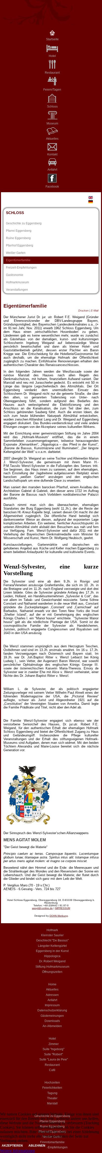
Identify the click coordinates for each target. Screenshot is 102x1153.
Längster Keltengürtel (52, 946)
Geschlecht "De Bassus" (52, 940)
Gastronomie (14, 275)
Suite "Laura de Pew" (53, 1059)
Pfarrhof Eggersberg (19, 245)
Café (52, 1070)
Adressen (52, 995)
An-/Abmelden (52, 1026)
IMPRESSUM (62, 908)
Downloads (52, 1021)
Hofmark (52, 930)
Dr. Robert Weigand (52, 961)
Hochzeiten (52, 1082)
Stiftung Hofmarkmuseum (52, 966)
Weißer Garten (16, 253)
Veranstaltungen (17, 289)
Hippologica (52, 956)
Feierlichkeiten (52, 1087)
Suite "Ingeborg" (53, 1049)
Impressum (52, 1005)
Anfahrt (52, 169)
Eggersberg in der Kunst (52, 951)
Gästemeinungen (52, 1015)
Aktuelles (52, 138)
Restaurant (52, 72)
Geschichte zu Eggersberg (24, 223)
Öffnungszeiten (52, 972)
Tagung (52, 1093)
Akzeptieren (12, 1145)
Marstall (52, 1103)
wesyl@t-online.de (42, 908)
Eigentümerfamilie (18, 260)
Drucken (83, 310)
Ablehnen (36, 1145)
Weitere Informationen (17, 1151)
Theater (52, 1098)
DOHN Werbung (59, 915)
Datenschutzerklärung (52, 1010)
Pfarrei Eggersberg (18, 230)
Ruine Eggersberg (18, 238)
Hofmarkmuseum (17, 282)
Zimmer (54, 1044)
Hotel (52, 1038)
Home (52, 984)
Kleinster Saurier (52, 935)
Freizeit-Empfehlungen (21, 267)
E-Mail (94, 310)
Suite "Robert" (53, 1054)
